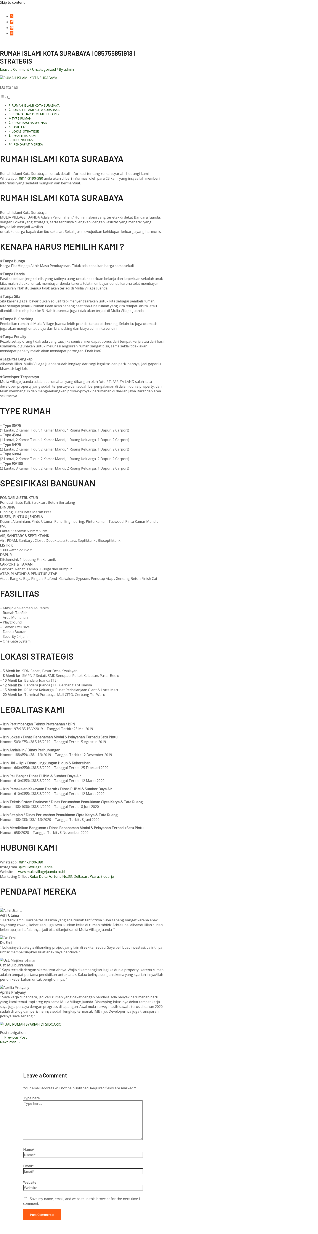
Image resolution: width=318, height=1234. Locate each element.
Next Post (10, 1042)
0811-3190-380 (31, 178)
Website (29, 1182)
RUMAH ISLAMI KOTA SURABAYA (35, 105)
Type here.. (32, 1098)
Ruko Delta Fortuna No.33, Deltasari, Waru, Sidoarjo (72, 876)
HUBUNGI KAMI (23, 140)
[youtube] (12, 27)
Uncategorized (44, 69)
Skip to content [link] (12, 2)
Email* (28, 1166)
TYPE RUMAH (21, 118)
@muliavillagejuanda (36, 867)
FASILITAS (19, 127)
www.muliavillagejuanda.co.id (41, 871)
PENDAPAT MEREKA (28, 144)
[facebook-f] (12, 21)
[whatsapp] (12, 16)
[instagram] (12, 33)
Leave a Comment (14, 69)
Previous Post (13, 1037)
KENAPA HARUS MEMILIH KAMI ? (35, 114)
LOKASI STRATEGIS (26, 131)
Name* (29, 1149)
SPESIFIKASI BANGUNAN (29, 123)
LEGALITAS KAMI (24, 136)
